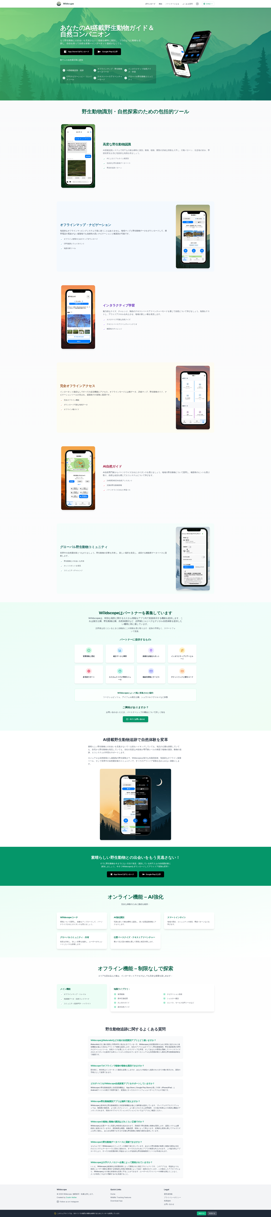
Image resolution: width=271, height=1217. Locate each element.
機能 (160, 4)
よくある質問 (188, 4)
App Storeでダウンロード (78, 52)
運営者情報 (168, 1194)
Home (112, 1194)
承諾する (202, 1213)
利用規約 (167, 1201)
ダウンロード (150, 4)
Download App (116, 1201)
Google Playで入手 (110, 52)
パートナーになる (172, 4)
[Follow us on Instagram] (197, 4)
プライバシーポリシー (172, 1197)
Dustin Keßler (71, 1197)
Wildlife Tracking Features (120, 1197)
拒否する (212, 1213)
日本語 (208, 4)
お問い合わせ (169, 1204)
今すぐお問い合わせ (137, 719)
